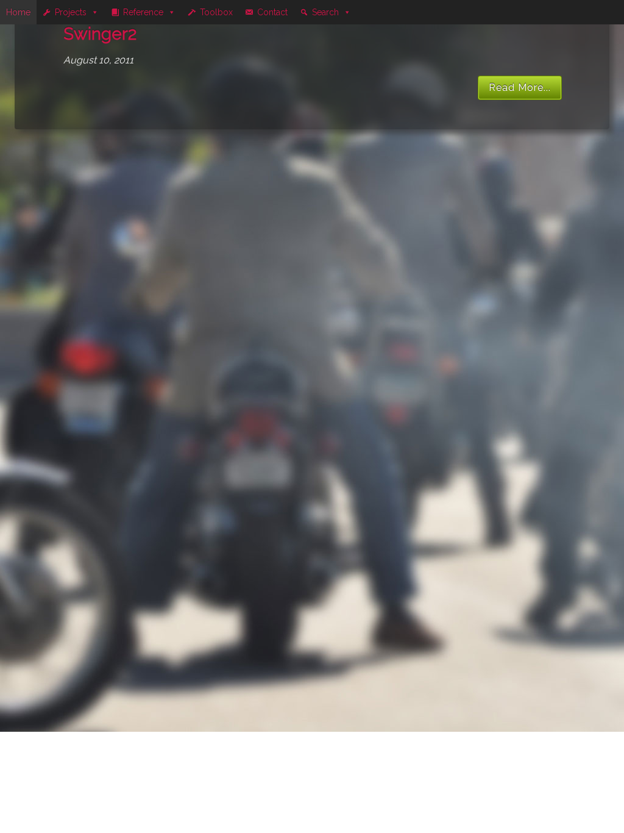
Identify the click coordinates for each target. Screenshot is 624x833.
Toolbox (216, 12)
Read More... (520, 87)
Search (325, 12)
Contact (272, 12)
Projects (71, 12)
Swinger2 (99, 34)
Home (18, 12)
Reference (143, 12)
